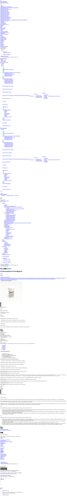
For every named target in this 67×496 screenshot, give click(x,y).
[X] (5, 268)
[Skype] (9, 268)
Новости (1, 448)
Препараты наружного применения (6, 441)
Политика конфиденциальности (5, 475)
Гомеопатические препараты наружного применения (15, 208)
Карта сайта (2, 458)
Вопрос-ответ (2, 456)
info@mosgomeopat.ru (4, 56)
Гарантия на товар (3, 455)
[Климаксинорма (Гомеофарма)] (11, 301)
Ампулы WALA (3, 443)
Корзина (1, 487)
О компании (2, 447)
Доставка (3, 349)
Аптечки (1, 444)
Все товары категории (4, 429)
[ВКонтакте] (1, 268)
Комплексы (2, 442)
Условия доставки (3, 454)
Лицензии (2, 450)
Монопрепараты (3, 440)
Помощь (1, 452)
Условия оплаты (3, 453)
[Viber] (6, 268)
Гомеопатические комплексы (11, 214)
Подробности (2, 334)
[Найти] (1, 4)
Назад (6, 204)
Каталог (5, 205)
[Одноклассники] (2, 268)
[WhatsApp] (7, 268)
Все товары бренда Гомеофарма (5, 430)
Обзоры (1, 457)
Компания (6, 248)
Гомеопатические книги (13, 279)
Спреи (1, 445)
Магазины (2, 459)
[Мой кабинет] (0, 192)
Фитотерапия (6, 279)
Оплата (3, 348)
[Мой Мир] (3, 268)
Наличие (3, 346)
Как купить (4, 347)
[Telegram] (10, 268)
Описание (4, 345)
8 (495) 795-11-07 (3, 47)
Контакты (2, 451)
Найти (2, 479)
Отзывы (1, 449)
